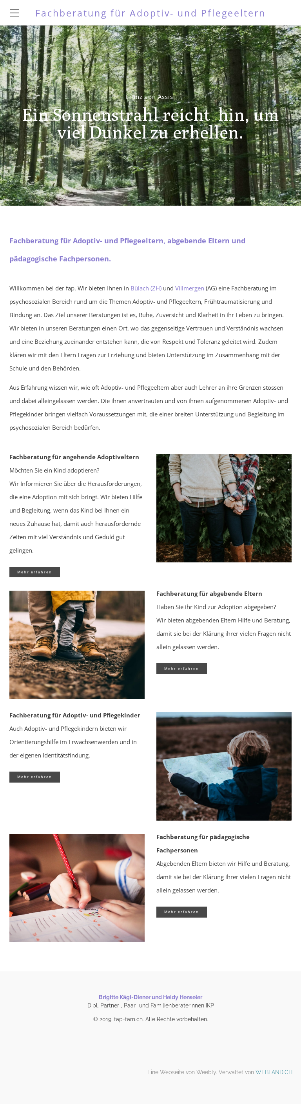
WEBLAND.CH (274, 1072)
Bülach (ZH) (146, 288)
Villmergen (189, 288)
